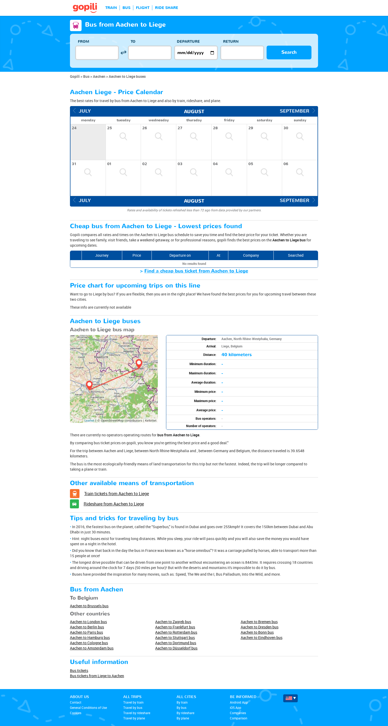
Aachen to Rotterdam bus (176, 632)
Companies (238, 713)
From (83, 41)
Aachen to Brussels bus (89, 605)
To (133, 41)
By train (182, 702)
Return (231, 41)
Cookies (75, 713)
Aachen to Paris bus (86, 632)
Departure (188, 41)
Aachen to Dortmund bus (175, 642)
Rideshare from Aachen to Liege (114, 504)
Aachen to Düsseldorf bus (176, 648)
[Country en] (290, 698)
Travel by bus (132, 707)
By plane (183, 718)
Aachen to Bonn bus (257, 632)
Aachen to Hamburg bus (90, 637)
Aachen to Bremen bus (259, 621)
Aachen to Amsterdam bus (91, 648)
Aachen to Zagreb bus (173, 621)
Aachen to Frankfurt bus (175, 626)
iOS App (235, 707)
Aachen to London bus (88, 621)
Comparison (238, 718)
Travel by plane (134, 718)
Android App (239, 702)
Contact (75, 702)
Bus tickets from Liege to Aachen (97, 675)
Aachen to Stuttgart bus (175, 637)
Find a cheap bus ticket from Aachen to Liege (196, 271)
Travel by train (133, 702)
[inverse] (123, 52)
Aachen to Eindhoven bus (261, 637)
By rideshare (185, 713)
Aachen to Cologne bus (89, 642)
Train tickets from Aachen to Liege (116, 493)
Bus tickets (79, 670)
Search (289, 52)
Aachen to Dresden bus (259, 626)
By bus (181, 707)
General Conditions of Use (88, 707)
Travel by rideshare (136, 713)
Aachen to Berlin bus (87, 626)
